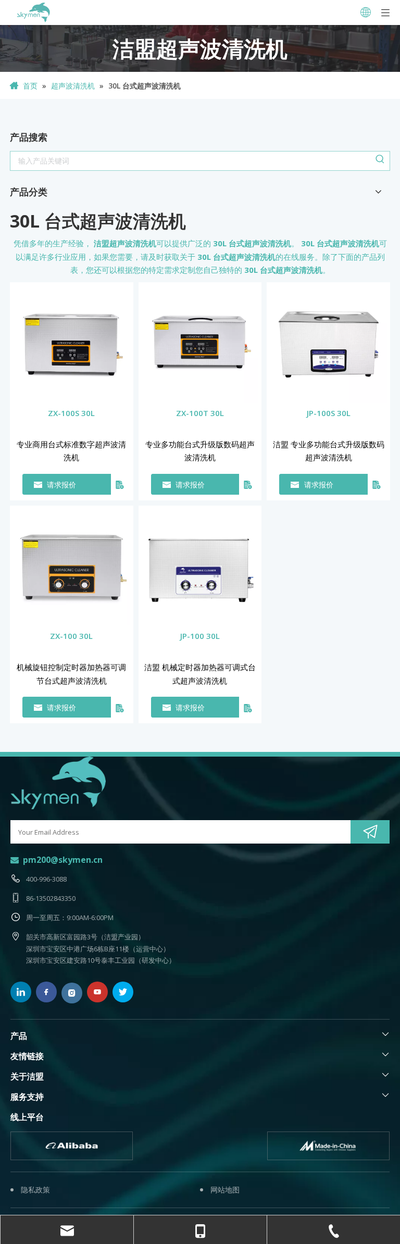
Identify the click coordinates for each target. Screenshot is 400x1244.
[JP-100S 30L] (328, 342)
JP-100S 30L (329, 413)
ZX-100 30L (71, 636)
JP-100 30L (200, 636)
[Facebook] (46, 992)
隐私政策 (35, 1190)
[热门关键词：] (380, 161)
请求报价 (61, 485)
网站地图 (225, 1190)
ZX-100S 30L (71, 413)
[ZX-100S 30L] (71, 342)
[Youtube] (97, 992)
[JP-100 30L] (200, 566)
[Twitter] (123, 992)
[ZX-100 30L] (71, 566)
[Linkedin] (20, 992)
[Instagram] (71, 993)
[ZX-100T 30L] (200, 342)
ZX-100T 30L (200, 413)
